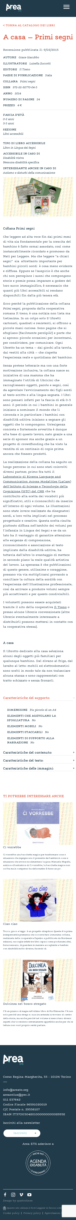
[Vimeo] (21, 1196)
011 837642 (11, 1100)
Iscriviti (21, 1133)
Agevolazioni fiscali (56, 1213)
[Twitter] (13, 1196)
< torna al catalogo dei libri (29, 25)
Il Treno (60, 607)
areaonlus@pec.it (16, 1095)
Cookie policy (11, 1213)
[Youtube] (29, 1196)
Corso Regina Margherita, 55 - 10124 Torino (37, 1077)
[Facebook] (5, 1196)
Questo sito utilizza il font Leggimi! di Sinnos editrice (36, 1208)
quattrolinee (25, 1200)
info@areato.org (15, 1090)
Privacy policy (32, 1213)
